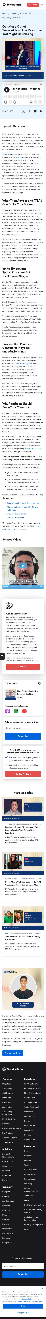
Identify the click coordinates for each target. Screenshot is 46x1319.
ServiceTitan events (33, 448)
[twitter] (23, 111)
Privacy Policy (27, 1299)
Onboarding (7, 1229)
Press (4, 1215)
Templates (28, 1195)
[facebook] (29, 111)
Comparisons (7, 1242)
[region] (23, 1301)
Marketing (6, 1097)
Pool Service (29, 1116)
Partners (6, 1210)
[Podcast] (7, 711)
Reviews (6, 1219)
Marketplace (7, 1233)
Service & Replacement (8, 1155)
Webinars (28, 1156)
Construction (7, 1161)
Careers (5, 1196)
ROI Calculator (30, 1169)
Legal (26, 1200)
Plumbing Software (32, 1088)
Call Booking (7, 1093)
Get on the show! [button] (12, 1053)
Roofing (27, 1135)
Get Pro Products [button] (23, 774)
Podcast (27, 1160)
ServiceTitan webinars (16, 514)
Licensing (28, 1183)
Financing (6, 1124)
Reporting (6, 1102)
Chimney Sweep (31, 1102)
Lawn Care (28, 1130)
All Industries (30, 1139)
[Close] (42, 1288)
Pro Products (7, 1133)
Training (27, 1165)
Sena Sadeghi (8, 154)
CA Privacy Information (34, 1205)
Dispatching (7, 1084)
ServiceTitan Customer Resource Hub (23, 503)
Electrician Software (32, 1093)
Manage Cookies (23, 1313)
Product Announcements (31, 1189)
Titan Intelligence (9, 1137)
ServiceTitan (18, 157)
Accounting (7, 1107)
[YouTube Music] (24, 711)
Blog (26, 1151)
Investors (6, 1224)
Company (6, 1191)
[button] (23, 111)
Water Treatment (31, 1107)
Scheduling (7, 1088)
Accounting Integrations (7, 1113)
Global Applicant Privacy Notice (31, 1218)
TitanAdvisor (7, 1142)
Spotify (16, 529)
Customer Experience (11, 1128)
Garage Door (29, 1097)
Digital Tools (29, 1174)
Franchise (6, 1180)
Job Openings (8, 1201)
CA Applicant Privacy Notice (33, 1211)
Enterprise (6, 1175)
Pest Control (29, 1125)
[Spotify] (16, 711)
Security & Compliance (33, 1224)
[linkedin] (35, 111)
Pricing (27, 1229)
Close (23, 1306)
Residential (7, 1171)
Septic (26, 1121)
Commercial (7, 1166)
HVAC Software (31, 1084)
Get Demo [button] (33, 5)
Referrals (6, 1205)
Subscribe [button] (23, 736)
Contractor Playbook (23, 363)
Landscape (28, 1111)
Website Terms (23, 1301)
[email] (41, 111)
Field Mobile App (9, 1119)
